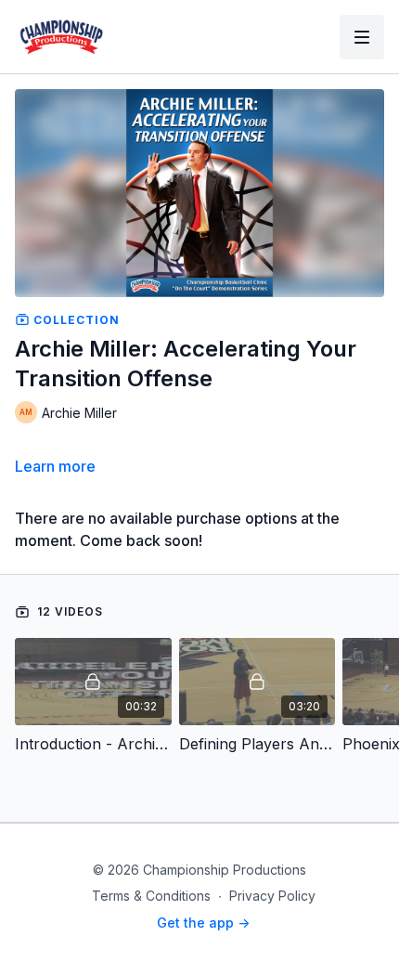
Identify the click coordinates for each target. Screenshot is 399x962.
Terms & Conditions (151, 896)
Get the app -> (203, 922)
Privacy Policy (272, 896)
